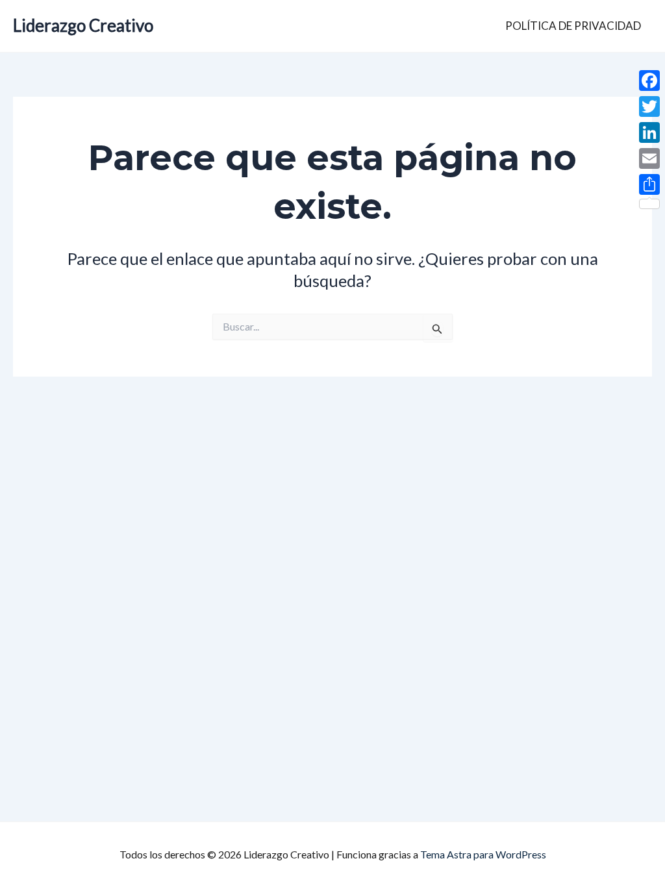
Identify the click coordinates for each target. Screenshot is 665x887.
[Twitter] (649, 106)
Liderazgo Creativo (83, 25)
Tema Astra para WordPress (483, 854)
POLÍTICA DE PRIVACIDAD (573, 25)
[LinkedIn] (649, 132)
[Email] (649, 158)
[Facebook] (649, 81)
